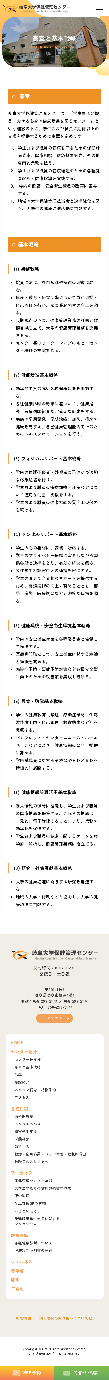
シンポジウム (37, 1221)
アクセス (54, 1018)
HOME (17, 1042)
